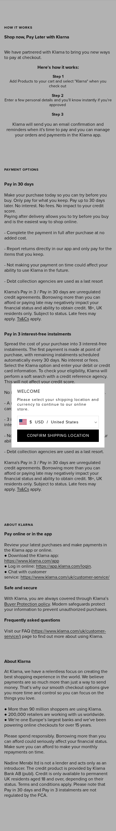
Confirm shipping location (58, 436)
